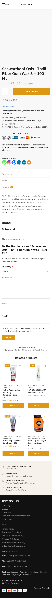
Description (7, 174)
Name (5, 303)
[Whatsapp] (4, 162)
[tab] (26, 174)
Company (6, 505)
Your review (8, 277)
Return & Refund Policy (12, 536)
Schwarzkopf (8, 107)
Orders (5, 509)
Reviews (7, 187)
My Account (7, 519)
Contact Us (6, 512)
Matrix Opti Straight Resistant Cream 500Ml (37, 443)
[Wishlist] (20, 366)
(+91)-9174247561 (17, 561)
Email (5, 316)
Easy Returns (10, 124)
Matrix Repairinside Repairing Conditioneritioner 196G (11, 394)
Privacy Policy (8, 529)
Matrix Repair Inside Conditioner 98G (12, 441)
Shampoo (31, 387)
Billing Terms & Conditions (13, 546)
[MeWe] (24, 162)
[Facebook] (14, 162)
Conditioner (8, 386)
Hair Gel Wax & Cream (37, 350)
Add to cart (32, 91)
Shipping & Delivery (10, 539)
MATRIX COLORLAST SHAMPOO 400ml (37, 391)
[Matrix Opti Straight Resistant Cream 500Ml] (38, 423)
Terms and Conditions (11, 532)
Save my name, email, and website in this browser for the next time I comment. (27, 329)
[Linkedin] (19, 162)
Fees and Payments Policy (13, 542)
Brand (4, 180)
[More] (29, 162)
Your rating (7, 267)
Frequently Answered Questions (16, 516)
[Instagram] (9, 162)
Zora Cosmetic (26, 4)
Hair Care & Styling (21, 350)
